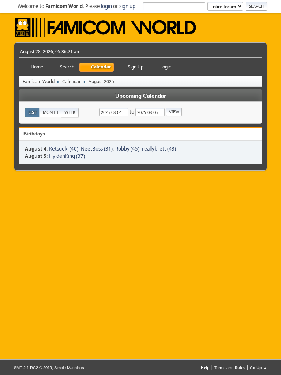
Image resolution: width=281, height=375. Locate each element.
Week (69, 112)
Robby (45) (127, 148)
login (106, 6)
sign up (127, 6)
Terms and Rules (229, 367)
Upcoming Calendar (140, 96)
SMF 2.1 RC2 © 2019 (33, 367)
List (32, 112)
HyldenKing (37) (67, 156)
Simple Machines (69, 367)
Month (50, 112)
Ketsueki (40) (63, 148)
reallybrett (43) (159, 148)
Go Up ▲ (258, 367)
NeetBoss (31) (97, 148)
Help (205, 367)
